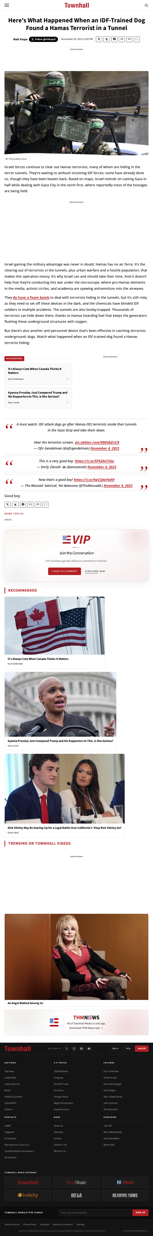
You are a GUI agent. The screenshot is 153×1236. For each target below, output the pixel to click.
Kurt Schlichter (15, 663)
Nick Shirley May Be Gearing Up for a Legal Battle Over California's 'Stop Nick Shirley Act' (65, 828)
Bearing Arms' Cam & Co (16, 1145)
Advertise (58, 1132)
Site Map (80, 1224)
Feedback (44, 1224)
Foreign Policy (61, 1096)
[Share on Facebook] (114, 39)
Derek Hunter (110, 1077)
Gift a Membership (113, 1132)
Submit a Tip (60, 1145)
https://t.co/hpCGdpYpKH (94, 479)
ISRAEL (8, 519)
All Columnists (111, 1109)
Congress (58, 1077)
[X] (67, 1049)
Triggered (9, 1132)
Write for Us (60, 1151)
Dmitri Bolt (13, 832)
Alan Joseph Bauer (113, 1096)
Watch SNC (109, 1145)
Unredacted (10, 1138)
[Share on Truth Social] (106, 39)
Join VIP (142, 1048)
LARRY (7, 1125)
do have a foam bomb (31, 297)
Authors (8, 1109)
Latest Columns (12, 1084)
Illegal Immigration (63, 1103)
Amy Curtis (13, 745)
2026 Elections (61, 1071)
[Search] (146, 5)
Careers (58, 1138)
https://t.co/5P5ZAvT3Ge (94, 461)
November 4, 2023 (104, 448)
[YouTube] (89, 1049)
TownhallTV (10, 1103)
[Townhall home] (17, 1048)
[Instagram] (74, 1049)
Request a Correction (63, 1224)
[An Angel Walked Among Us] (76, 957)
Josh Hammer (111, 1103)
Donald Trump (61, 1084)
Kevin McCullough (112, 1084)
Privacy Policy (29, 1224)
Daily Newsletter (112, 1138)
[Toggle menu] (6, 5)
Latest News (10, 1077)
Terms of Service (12, 1224)
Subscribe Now (95, 571)
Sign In (115, 1048)
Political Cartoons (13, 1096)
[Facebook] (82, 1049)
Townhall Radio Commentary (19, 1151)
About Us (58, 1125)
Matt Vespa (20, 39)
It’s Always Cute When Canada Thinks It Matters (38, 659)
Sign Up (140, 1212)
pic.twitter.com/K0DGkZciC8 (97, 442)
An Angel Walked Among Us (25, 1003)
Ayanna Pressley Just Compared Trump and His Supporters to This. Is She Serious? (60, 741)
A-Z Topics (60, 1062)
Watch (7, 1090)
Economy (58, 1090)
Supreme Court (61, 1109)
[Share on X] (99, 39)
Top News (9, 1071)
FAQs (128, 1048)
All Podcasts (10, 1157)
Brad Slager (110, 1090)
